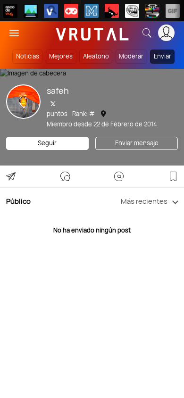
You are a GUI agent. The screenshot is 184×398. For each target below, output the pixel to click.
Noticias (27, 56)
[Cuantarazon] (31, 11)
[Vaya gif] (173, 11)
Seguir (47, 143)
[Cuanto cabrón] (132, 11)
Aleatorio (96, 56)
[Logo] (92, 32)
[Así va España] (112, 11)
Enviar (162, 56)
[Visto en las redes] (51, 11)
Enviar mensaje (137, 143)
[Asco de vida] (10, 11)
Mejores (61, 56)
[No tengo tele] (152, 11)
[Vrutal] (71, 11)
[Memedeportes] (91, 11)
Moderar (131, 56)
